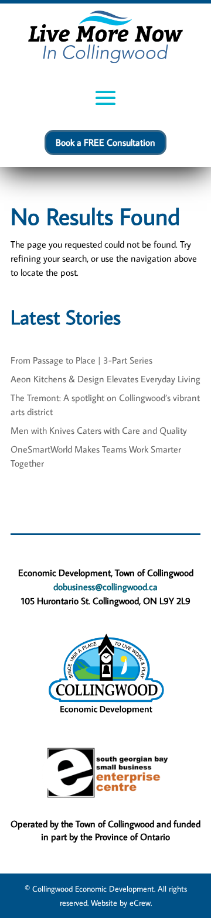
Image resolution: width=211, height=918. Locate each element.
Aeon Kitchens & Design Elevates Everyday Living (105, 379)
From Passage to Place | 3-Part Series (81, 360)
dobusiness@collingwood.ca (105, 586)
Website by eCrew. (121, 903)
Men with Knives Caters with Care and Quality (99, 430)
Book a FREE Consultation (105, 142)
